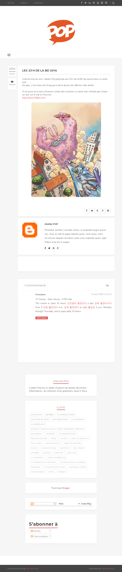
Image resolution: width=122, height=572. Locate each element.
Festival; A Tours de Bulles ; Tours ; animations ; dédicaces (57, 429)
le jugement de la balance (43, 462)
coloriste (50, 434)
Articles (37, 531)
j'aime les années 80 (56, 458)
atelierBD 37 (36, 434)
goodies (46, 453)
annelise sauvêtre (72, 443)
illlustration (77, 419)
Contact (24, 3)
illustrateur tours (66, 415)
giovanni (35, 453)
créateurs (64, 448)
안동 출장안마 (50, 307)
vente (51, 472)
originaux (35, 467)
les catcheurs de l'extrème (72, 462)
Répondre (41, 318)
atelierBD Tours (60, 419)
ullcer (63, 438)
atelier (34, 448)
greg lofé (71, 453)
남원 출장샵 (89, 307)
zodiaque (61, 472)
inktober (49, 415)
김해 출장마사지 (103, 303)
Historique (38, 3)
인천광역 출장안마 (77, 303)
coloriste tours (48, 448)
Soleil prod (36, 443)
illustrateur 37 (38, 424)
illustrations (37, 458)
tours (53, 438)
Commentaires (40, 536)
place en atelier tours (54, 467)
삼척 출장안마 (71, 307)
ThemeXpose (108, 569)
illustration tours (67, 434)
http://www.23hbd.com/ (33, 97)
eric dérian (78, 448)
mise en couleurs (39, 438)
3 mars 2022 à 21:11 (101, 294)
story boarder (37, 472)
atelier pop (36, 415)
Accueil (10, 3)
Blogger (66, 488)
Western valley (53, 443)
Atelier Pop (32, 569)
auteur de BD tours (40, 419)
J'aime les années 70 (79, 438)
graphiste (58, 453)
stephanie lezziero (77, 467)
